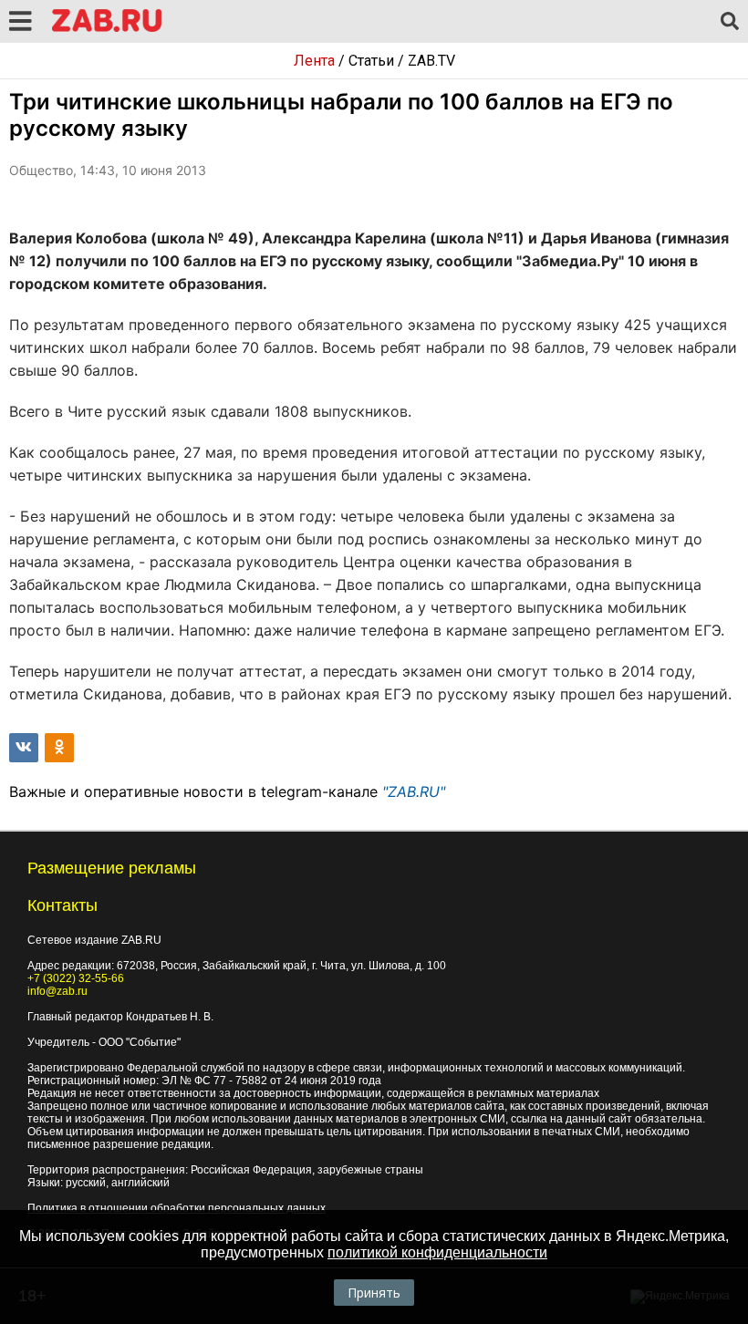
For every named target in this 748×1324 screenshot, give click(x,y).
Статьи (371, 60)
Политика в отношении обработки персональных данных (176, 1208)
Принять (374, 1292)
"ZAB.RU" (413, 791)
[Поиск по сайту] (730, 22)
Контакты (62, 905)
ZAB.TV (431, 60)
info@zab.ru (57, 991)
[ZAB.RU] (106, 29)
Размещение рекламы (111, 868)
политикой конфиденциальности (437, 1252)
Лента (314, 60)
